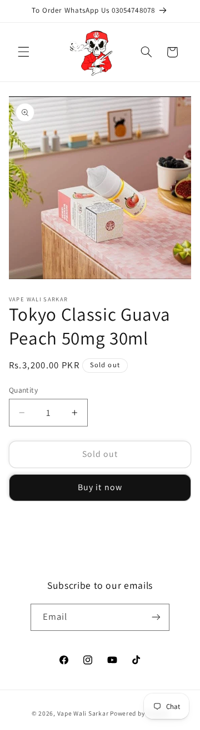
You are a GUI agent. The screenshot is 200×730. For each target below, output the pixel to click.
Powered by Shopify (139, 713)
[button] (23, 52)
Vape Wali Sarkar (84, 713)
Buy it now (100, 487)
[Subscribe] (156, 617)
